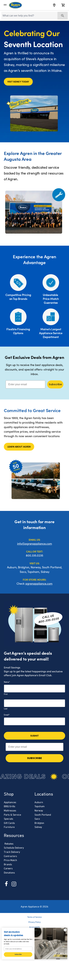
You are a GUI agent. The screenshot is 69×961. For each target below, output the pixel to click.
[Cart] (63, 5)
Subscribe (55, 384)
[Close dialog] (65, 929)
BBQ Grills (9, 806)
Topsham (39, 806)
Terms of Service (34, 917)
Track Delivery (12, 851)
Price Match (10, 860)
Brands (8, 864)
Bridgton (39, 822)
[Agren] (15, 5)
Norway (38, 810)
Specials (8, 818)
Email (6, 714)
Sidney (38, 826)
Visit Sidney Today (18, 81)
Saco (37, 818)
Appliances (10, 802)
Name (7, 682)
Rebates (8, 843)
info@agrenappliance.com (34, 544)
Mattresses (10, 810)
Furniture (9, 826)
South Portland (42, 814)
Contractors (10, 856)
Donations (9, 872)
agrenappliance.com (38, 583)
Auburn (38, 802)
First (6, 694)
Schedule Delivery (14, 847)
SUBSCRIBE (34, 758)
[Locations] (54, 5)
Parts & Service (12, 814)
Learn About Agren (19, 446)
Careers (8, 868)
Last (5, 708)
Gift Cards (9, 822)
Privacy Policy (34, 922)
